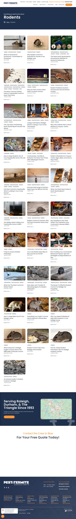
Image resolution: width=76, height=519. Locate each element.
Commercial (50, 4)
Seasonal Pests (21, 85)
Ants (68, 53)
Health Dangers (31, 282)
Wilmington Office (43, 496)
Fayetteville (6, 85)
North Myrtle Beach (55, 52)
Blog (56, 4)
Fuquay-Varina (54, 120)
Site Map (28, 513)
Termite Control (63, 489)
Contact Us (68, 4)
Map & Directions (7, 500)
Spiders (5, 88)
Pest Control (42, 4)
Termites (53, 53)
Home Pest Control (12, 52)
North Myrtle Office (67, 496)
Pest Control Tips (16, 87)
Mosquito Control (64, 484)
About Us (35, 4)
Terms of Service (22, 513)
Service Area (61, 4)
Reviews (34, 1)
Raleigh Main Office (8, 496)
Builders (39, 1)
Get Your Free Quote (9, 417)
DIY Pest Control (13, 85)
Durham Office (19, 496)
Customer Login (44, 1)
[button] (36, 5)
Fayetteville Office (55, 496)
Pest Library (22, 1)
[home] (10, 3)
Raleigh (5, 52)
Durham (29, 85)
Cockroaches (63, 53)
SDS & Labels (29, 1)
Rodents (19, 52)
